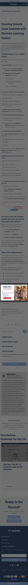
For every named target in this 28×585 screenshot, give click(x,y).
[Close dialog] (26, 285)
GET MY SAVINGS (7, 298)
